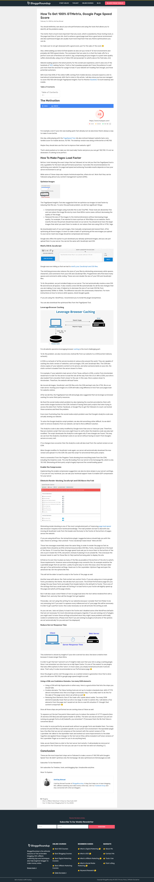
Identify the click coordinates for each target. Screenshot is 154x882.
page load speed (105, 526)
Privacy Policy (122, 879)
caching (76, 349)
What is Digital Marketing (89, 849)
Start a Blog (64, 3)
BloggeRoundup (78, 783)
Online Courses (87, 3)
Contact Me (110, 854)
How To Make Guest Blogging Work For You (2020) (58, 803)
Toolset (75, 3)
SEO (51, 65)
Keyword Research (87, 870)
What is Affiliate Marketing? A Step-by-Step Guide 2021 (59, 801)
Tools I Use (110, 858)
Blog (99, 3)
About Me (109, 849)
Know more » (32, 868)
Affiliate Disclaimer (133, 879)
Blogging (45, 799)
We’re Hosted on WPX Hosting (23, 880)
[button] (115, 3)
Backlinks (93, 80)
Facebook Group (100, 786)
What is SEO (84, 854)
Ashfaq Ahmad (59, 780)
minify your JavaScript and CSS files (84, 266)
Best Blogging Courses (63, 854)
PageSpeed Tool (69, 138)
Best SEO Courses (61, 849)
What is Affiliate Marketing (89, 858)
